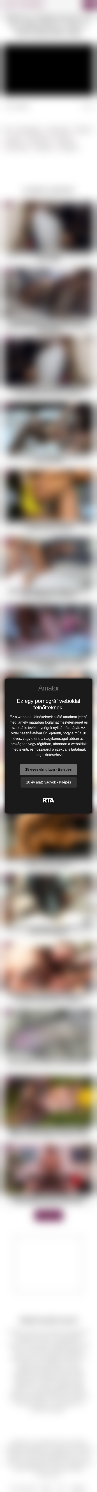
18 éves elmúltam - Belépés (48, 769)
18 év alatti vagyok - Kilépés (48, 782)
